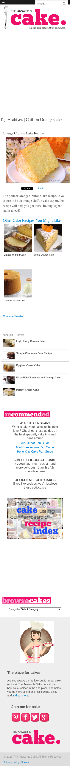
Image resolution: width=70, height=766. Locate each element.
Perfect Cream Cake (27, 389)
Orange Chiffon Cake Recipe (23, 133)
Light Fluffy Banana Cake (30, 341)
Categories (14, 609)
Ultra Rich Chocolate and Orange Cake (38, 377)
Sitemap (25, 762)
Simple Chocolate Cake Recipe (34, 353)
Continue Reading (13, 316)
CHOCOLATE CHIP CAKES (35, 480)
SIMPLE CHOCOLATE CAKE (35, 460)
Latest (20, 335)
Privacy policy (11, 762)
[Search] (64, 3)
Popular (8, 335)
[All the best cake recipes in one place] (35, 27)
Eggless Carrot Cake (28, 365)
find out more (20, 695)
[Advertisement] (35, 76)
